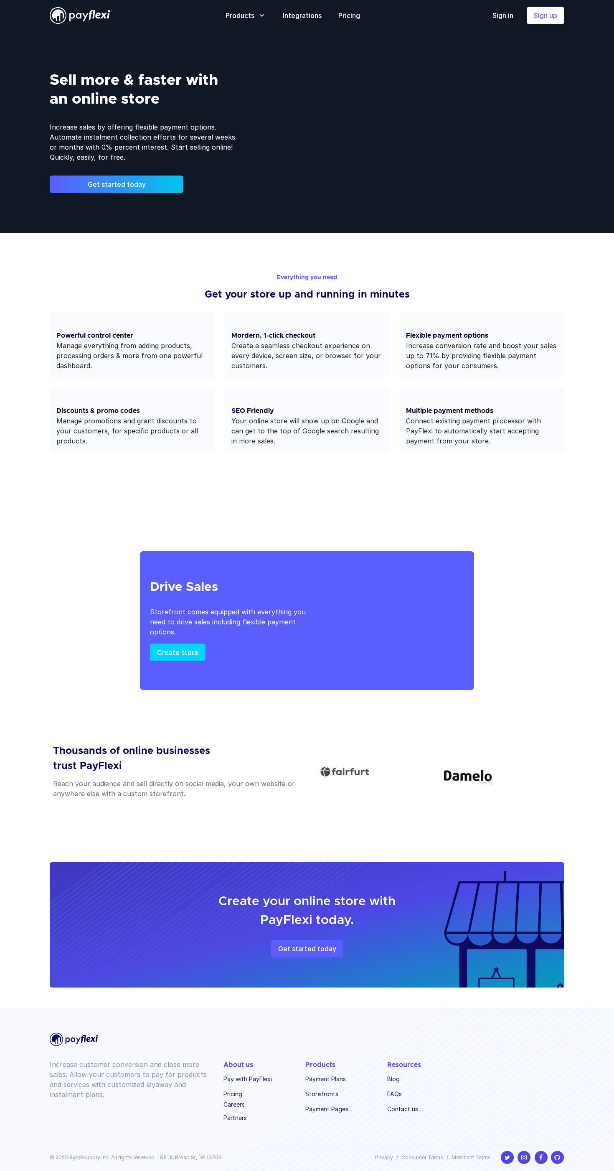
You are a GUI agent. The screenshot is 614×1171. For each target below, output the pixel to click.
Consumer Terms (422, 1157)
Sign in (502, 15)
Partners (235, 1117)
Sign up (545, 15)
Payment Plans (325, 1078)
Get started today (117, 184)
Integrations (302, 15)
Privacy (384, 1157)
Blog (393, 1078)
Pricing (349, 15)
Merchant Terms (471, 1157)
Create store (177, 652)
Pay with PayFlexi (247, 1078)
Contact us (402, 1108)
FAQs (394, 1093)
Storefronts (321, 1093)
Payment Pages (326, 1108)
